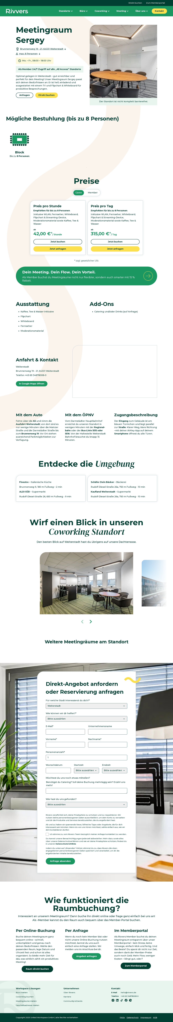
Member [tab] (93, 192)
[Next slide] (91, 621)
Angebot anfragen (86, 956)
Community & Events (73, 1001)
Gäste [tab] (78, 192)
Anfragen (24, 95)
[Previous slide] (82, 621)
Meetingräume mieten (26, 1001)
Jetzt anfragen (58, 249)
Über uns (140, 11)
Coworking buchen (25, 997)
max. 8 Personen (28, 53)
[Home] (17, 11)
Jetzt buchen (57, 241)
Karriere (67, 997)
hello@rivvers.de (128, 992)
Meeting (121, 11)
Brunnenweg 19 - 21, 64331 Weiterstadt (41, 49)
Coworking (101, 11)
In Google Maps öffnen (31, 383)
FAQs (122, 1017)
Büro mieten (22, 992)
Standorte (64, 11)
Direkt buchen (135, 3)
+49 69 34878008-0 (130, 996)
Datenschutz (133, 1017)
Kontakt (159, 11)
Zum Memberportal (155, 3)
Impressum (145, 1017)
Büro (82, 11)
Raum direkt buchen (37, 969)
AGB (155, 1017)
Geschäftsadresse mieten (27, 1005)
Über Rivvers (69, 992)
